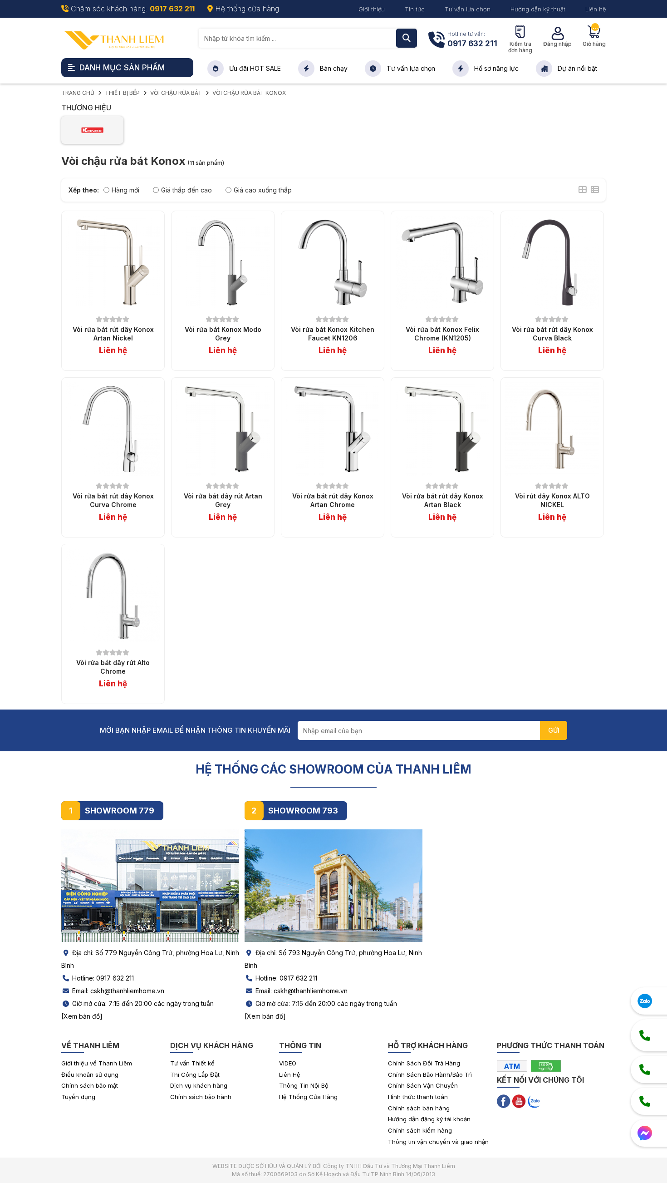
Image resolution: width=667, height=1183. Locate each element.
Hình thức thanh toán (418, 1096)
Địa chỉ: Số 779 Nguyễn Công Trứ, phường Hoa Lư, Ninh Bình (150, 959)
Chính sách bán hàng (419, 1108)
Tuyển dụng (78, 1096)
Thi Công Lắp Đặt (195, 1074)
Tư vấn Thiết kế (192, 1063)
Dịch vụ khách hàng (198, 1085)
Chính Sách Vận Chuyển (423, 1085)
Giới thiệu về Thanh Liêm (96, 1063)
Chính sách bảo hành (200, 1096)
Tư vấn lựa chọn (467, 9)
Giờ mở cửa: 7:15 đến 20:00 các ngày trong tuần (142, 1003)
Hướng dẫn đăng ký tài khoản (429, 1119)
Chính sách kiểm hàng (420, 1130)
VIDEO (287, 1063)
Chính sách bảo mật (89, 1085)
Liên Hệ (289, 1074)
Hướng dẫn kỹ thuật (537, 9)
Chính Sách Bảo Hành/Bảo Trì (430, 1074)
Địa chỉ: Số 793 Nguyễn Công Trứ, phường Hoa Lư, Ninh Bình (333, 959)
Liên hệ (595, 9)
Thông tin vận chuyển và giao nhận (438, 1141)
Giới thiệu (371, 9)
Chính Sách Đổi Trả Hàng (424, 1063)
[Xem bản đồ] (82, 1016)
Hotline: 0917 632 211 (102, 978)
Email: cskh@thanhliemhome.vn (117, 991)
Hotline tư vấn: (472, 39)
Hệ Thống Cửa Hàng (308, 1096)
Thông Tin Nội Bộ (304, 1085)
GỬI (553, 730)
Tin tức (415, 9)
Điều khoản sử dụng (89, 1074)
